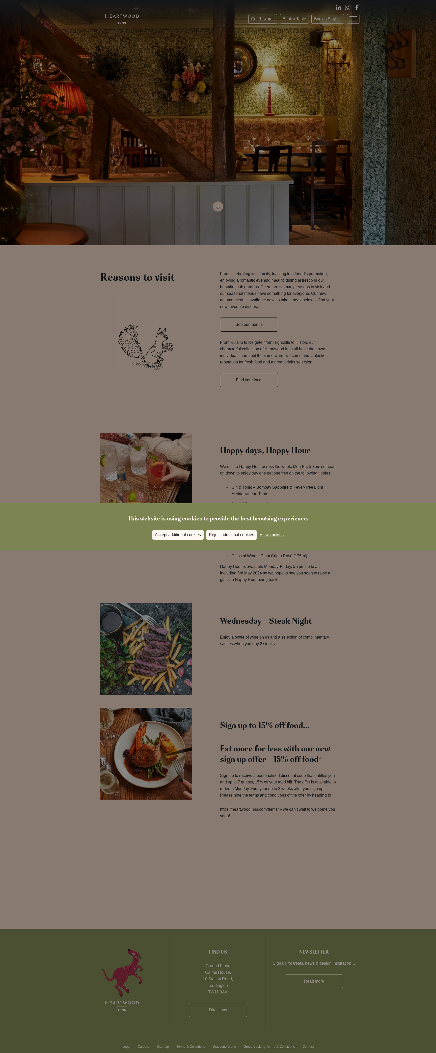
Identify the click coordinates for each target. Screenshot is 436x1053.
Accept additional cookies (178, 535)
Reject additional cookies (231, 535)
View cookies (272, 535)
